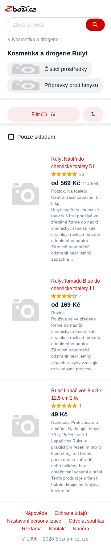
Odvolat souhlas (86, 521)
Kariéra (81, 528)
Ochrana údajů (71, 513)
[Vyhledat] (95, 25)
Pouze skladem (36, 137)
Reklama (32, 528)
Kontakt (57, 528)
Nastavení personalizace (34, 521)
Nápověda (35, 513)
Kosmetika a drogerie (35, 39)
